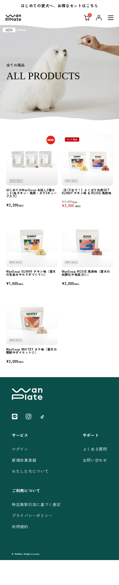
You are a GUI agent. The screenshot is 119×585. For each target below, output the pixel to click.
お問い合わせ (95, 460)
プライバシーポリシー (32, 515)
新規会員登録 (24, 460)
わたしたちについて (30, 471)
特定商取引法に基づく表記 (36, 504)
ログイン (20, 449)
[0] (86, 18)
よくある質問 (95, 449)
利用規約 (20, 526)
